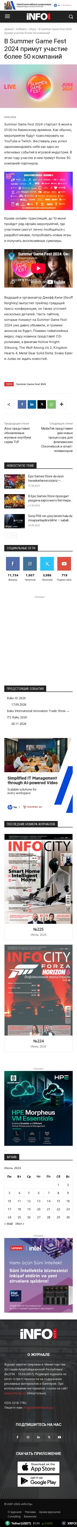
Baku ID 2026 (16, 698)
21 (48, 1209)
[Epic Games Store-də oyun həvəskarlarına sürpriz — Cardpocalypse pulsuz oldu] (14, 481)
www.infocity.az (15, 1393)
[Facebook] (22, 404)
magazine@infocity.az (39, 1407)
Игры (33, 29)
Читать (30, 558)
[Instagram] (28, 1437)
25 (19, 1217)
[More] (61, 404)
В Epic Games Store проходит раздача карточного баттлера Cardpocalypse (49, 500)
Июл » (19, 1224)
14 (48, 1201)
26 (29, 1217)
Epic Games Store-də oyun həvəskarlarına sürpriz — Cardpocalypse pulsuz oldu (46, 480)
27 (38, 1217)
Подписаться (65, 558)
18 (19, 1209)
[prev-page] (7, 535)
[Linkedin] (32, 404)
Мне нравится (13, 560)
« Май (8, 1224)
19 (29, 1209)
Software (21, 29)
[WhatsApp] (51, 404)
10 (9, 1201)
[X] (41, 404)
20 (38, 1209)
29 (58, 1217)
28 (48, 1217)
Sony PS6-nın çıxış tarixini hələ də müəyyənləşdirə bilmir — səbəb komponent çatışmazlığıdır (50, 520)
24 (9, 1217)
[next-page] (13, 535)
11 (19, 1201)
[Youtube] (59, 1437)
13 (38, 1201)
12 (29, 1201)
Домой (8, 29)
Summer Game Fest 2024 (31, 384)
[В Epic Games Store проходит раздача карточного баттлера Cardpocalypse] (14, 501)
